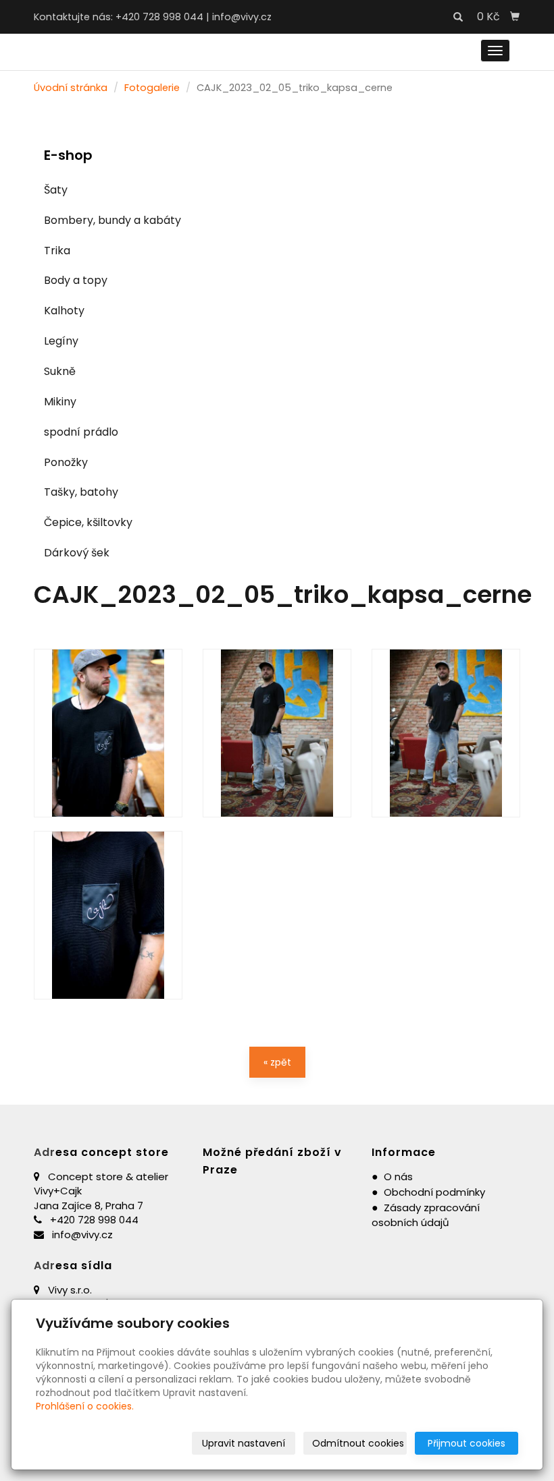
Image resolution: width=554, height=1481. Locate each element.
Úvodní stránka (70, 87)
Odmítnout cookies (358, 1443)
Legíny (61, 341)
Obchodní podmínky (434, 1192)
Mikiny (60, 401)
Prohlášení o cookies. (85, 1406)
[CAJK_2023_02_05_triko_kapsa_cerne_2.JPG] (446, 733)
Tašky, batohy (81, 492)
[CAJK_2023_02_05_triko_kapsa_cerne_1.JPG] (277, 733)
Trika (57, 250)
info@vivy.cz (242, 17)
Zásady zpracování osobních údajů (426, 1215)
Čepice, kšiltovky (88, 522)
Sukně (60, 371)
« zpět (277, 1062)
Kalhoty (64, 310)
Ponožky (66, 462)
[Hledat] (458, 17)
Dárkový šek (76, 552)
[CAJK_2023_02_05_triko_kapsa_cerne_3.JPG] (108, 733)
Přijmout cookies (466, 1443)
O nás (398, 1176)
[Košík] (514, 16)
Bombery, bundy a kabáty (112, 220)
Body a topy (75, 280)
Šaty (56, 190)
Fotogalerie (152, 87)
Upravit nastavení (243, 1443)
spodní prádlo (81, 432)
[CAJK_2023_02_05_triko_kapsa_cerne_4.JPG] (108, 915)
